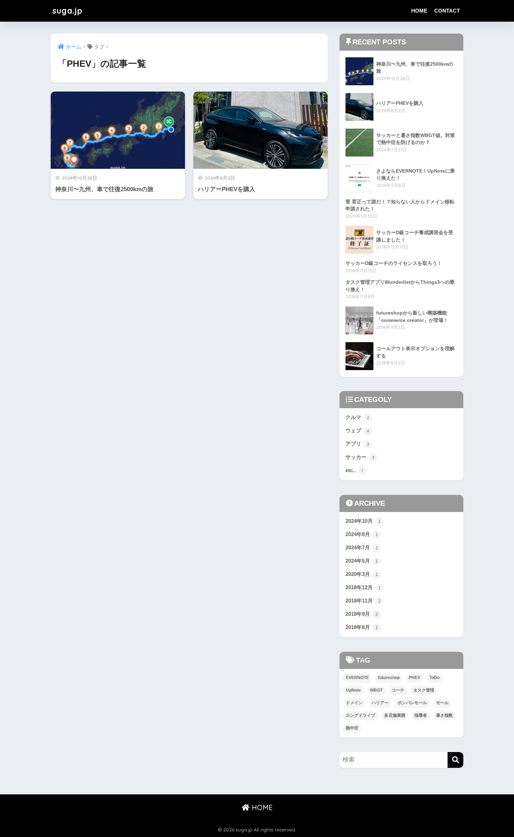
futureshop (389, 677)
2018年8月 (361, 627)
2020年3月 (361, 574)
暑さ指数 (444, 715)
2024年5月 (361, 561)
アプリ (357, 444)
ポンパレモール (412, 702)
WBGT (376, 690)
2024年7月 (361, 547)
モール (442, 702)
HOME (419, 11)
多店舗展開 (394, 715)
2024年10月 (363, 521)
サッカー (359, 457)
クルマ (357, 417)
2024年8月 (361, 534)
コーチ (398, 690)
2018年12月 (363, 587)
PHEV (414, 677)
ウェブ (357, 430)
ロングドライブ (360, 715)
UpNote (353, 690)
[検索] (455, 760)
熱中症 (352, 728)
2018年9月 (361, 614)
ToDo (434, 677)
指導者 (420, 715)
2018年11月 (363, 601)
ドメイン (354, 702)
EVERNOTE (357, 677)
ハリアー (380, 702)
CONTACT (447, 11)
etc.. (354, 470)
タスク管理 (423, 690)
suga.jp (67, 11)
